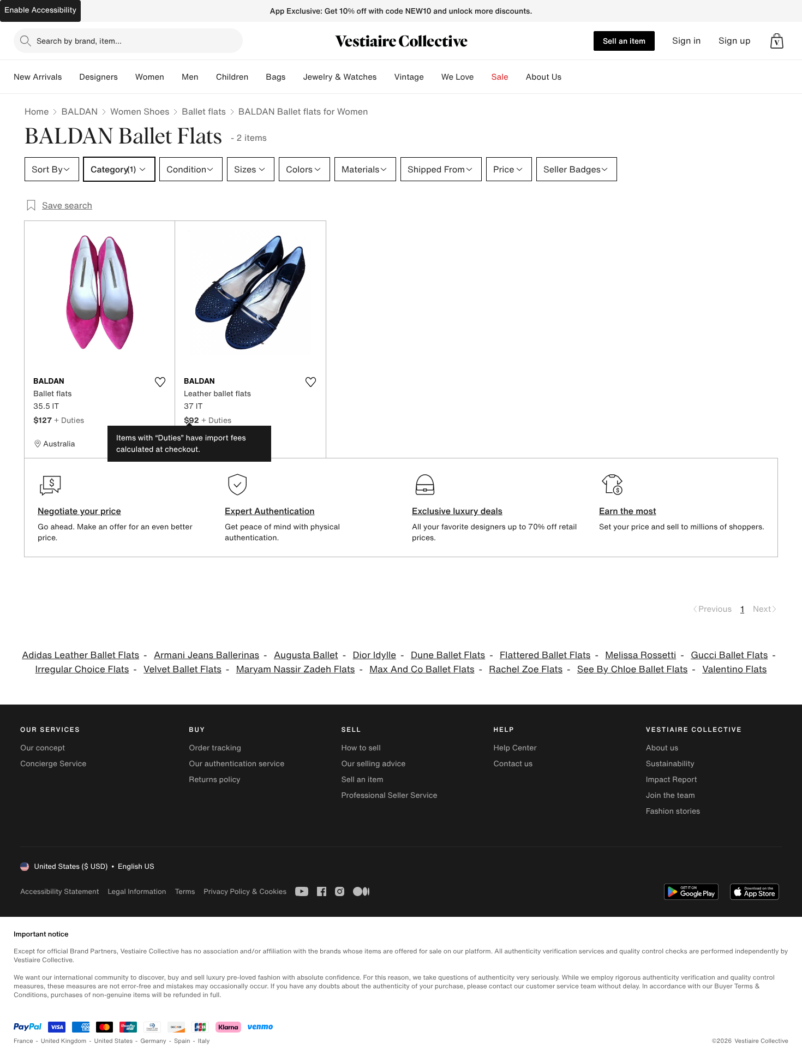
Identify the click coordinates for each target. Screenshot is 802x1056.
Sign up (735, 40)
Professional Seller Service (389, 795)
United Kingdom (64, 1041)
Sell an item (624, 40)
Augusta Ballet (306, 655)
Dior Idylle (374, 655)
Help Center (515, 748)
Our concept (42, 748)
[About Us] (570, 77)
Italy (204, 1041)
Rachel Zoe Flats (525, 669)
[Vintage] (432, 77)
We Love (457, 77)
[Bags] (294, 77)
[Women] (173, 77)
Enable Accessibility (40, 10)
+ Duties (69, 420)
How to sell (360, 748)
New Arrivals (38, 77)
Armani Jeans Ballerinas (206, 655)
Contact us (513, 763)
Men (190, 77)
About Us (543, 77)
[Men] (207, 77)
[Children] (257, 77)
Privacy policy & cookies (245, 891)
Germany (153, 1041)
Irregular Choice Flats (82, 669)
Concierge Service (53, 763)
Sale (500, 77)
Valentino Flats (734, 669)
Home (37, 111)
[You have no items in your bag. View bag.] (777, 41)
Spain (182, 1041)
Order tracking (215, 748)
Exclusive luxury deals (457, 510)
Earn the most (627, 510)
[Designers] (126, 77)
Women (149, 77)
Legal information (136, 891)
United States (113, 1041)
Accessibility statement (59, 891)
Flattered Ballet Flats (545, 655)
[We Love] (482, 77)
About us (662, 748)
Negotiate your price (79, 510)
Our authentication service (236, 763)
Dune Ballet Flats (448, 655)
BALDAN (79, 111)
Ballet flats (203, 111)
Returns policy (214, 779)
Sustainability (670, 763)
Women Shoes (139, 111)
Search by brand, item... (79, 40)
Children (232, 77)
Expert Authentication (270, 510)
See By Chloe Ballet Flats (632, 669)
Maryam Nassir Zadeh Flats (295, 669)
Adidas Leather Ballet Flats (80, 655)
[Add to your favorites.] (159, 382)
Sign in (686, 40)
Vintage (408, 77)
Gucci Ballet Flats (729, 655)
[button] (777, 41)
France (23, 1041)
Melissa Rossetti (640, 655)
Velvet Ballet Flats (182, 669)
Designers (98, 77)
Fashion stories (673, 811)
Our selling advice (373, 763)
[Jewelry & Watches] (385, 77)
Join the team (670, 795)
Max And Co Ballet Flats (421, 669)
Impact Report (671, 779)
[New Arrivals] (70, 77)
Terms (185, 891)
